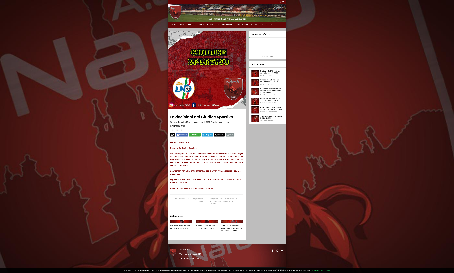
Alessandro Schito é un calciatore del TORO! (270, 99)
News (182, 24)
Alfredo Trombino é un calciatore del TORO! (205, 227)
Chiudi (328, 270)
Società (192, 24)
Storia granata (244, 24)
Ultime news (257, 64)
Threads (220, 135)
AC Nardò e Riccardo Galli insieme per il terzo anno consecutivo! (231, 228)
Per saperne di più (317, 270)
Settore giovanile (225, 24)
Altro (269, 24)
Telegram (208, 135)
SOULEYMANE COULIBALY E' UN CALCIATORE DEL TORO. (271, 108)
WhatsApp (195, 135)
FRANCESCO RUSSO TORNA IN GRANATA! (271, 117)
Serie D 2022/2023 (260, 34)
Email (231, 135)
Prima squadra (206, 24)
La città (259, 24)
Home (173, 24)
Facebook (183, 135)
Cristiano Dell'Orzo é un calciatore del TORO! (180, 227)
